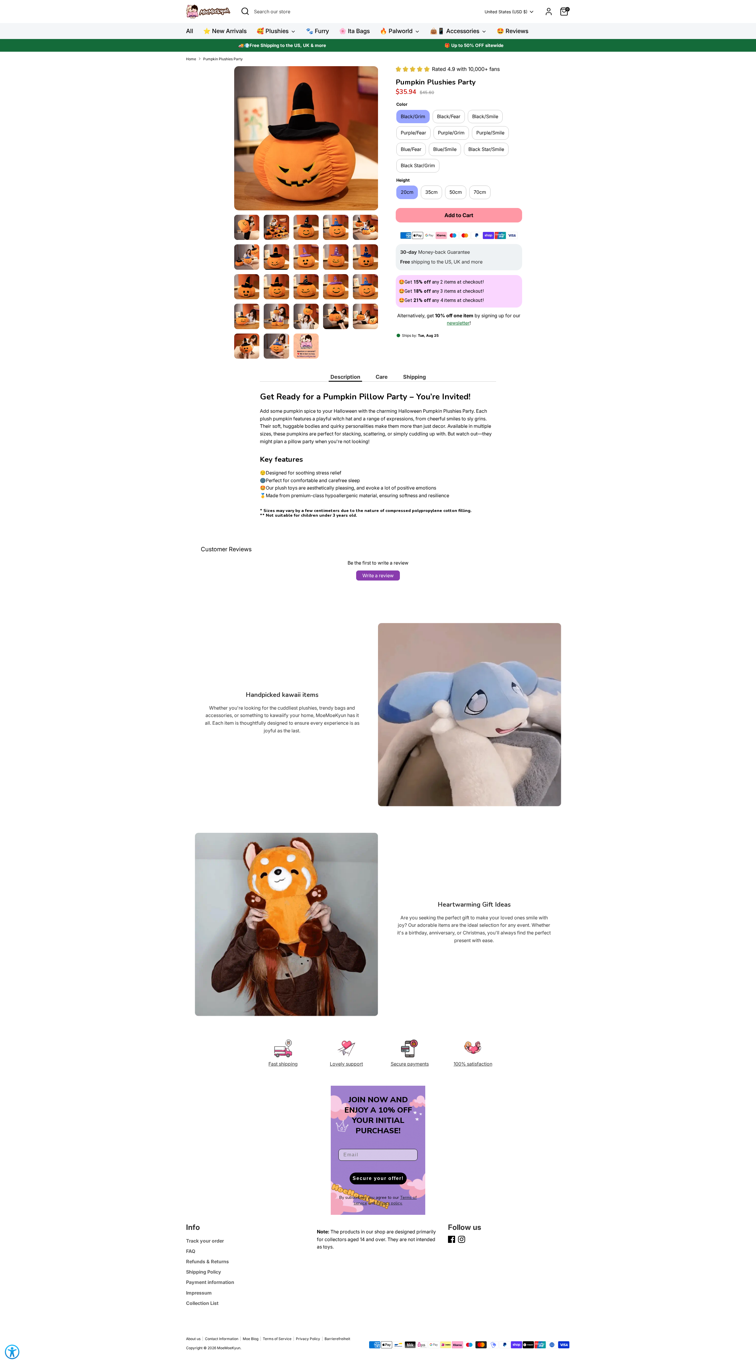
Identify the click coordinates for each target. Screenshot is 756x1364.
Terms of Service (277, 1339)
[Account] (549, 11)
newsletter (458, 323)
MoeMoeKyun (228, 1348)
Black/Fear (448, 116)
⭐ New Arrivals (225, 31)
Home (191, 59)
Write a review (378, 575)
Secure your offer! (378, 1178)
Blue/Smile (445, 149)
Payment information (210, 1282)
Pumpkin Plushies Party (223, 59)
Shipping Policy (203, 1272)
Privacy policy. (390, 1203)
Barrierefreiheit (337, 1339)
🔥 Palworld (397, 31)
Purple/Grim (451, 133)
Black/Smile (485, 116)
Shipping (414, 377)
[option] (282, 45)
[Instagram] (461, 1239)
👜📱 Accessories (455, 31)
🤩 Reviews (512, 31)
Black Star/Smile (486, 149)
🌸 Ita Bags (354, 31)
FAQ (190, 1251)
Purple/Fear (413, 133)
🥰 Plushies (273, 31)
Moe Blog (250, 1339)
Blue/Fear (411, 149)
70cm (480, 192)
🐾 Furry (317, 31)
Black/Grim (413, 116)
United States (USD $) (506, 11)
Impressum (199, 1293)
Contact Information (221, 1339)
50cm (455, 192)
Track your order (205, 1241)
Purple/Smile (490, 133)
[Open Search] (245, 11)
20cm (407, 192)
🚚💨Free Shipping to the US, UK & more (282, 45)
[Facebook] (451, 1239)
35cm (431, 192)
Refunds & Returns (207, 1261)
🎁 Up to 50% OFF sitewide (474, 45)
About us (193, 1339)
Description (345, 377)
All (189, 31)
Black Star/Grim (418, 165)
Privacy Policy (308, 1339)
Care (382, 377)
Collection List (202, 1303)
